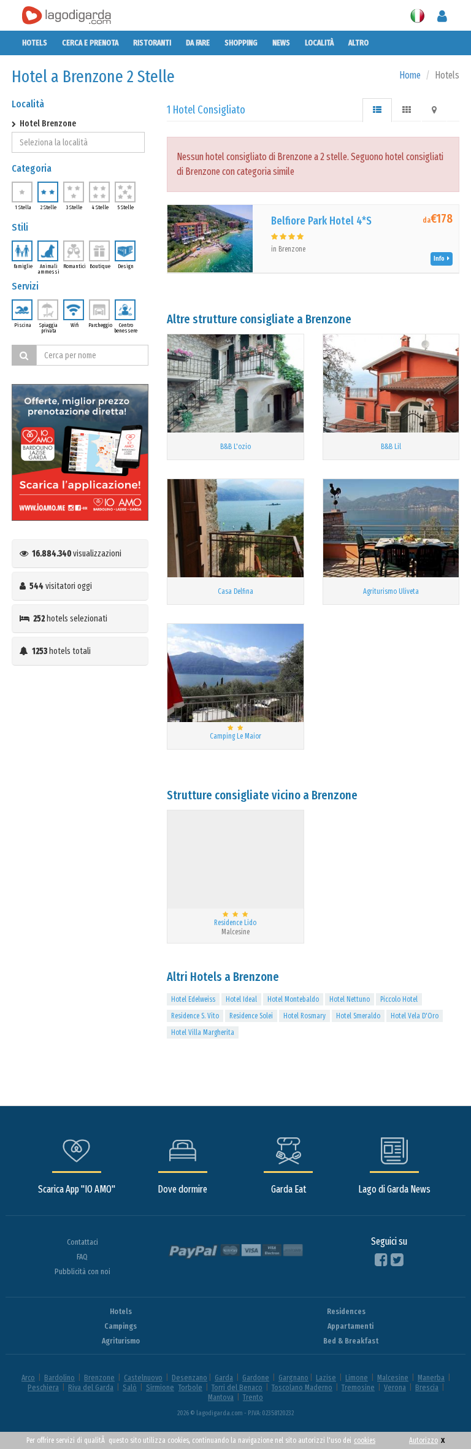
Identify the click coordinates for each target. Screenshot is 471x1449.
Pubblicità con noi (82, 1271)
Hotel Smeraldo (358, 1016)
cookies (364, 1440)
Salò (130, 1387)
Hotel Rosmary (304, 1016)
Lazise (326, 1377)
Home (410, 75)
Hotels (34, 42)
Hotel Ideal (241, 999)
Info (440, 259)
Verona (395, 1387)
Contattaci (82, 1242)
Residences (346, 1311)
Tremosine (358, 1387)
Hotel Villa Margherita (202, 1032)
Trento (253, 1397)
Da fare (198, 42)
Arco (28, 1377)
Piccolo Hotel (399, 999)
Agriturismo (121, 1340)
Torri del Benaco (237, 1387)
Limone (356, 1377)
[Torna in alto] (437, 1415)
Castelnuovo (143, 1377)
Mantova (221, 1397)
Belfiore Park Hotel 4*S (321, 221)
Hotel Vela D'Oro (414, 1016)
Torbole (190, 1387)
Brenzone (99, 1377)
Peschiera (43, 1387)
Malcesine (392, 1377)
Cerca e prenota (90, 42)
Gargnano (293, 1377)
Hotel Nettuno (349, 999)
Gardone (255, 1377)
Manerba (431, 1377)
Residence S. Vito (195, 1016)
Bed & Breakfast (350, 1340)
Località (319, 42)
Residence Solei (251, 1016)
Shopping (241, 42)
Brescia (426, 1387)
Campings (120, 1326)
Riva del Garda (90, 1387)
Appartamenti (350, 1326)
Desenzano (189, 1377)
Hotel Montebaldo (293, 999)
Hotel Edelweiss (193, 999)
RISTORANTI (152, 42)
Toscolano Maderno (302, 1387)
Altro (358, 42)
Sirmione (160, 1387)
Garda (224, 1377)
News (281, 42)
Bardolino (59, 1377)
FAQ (82, 1256)
